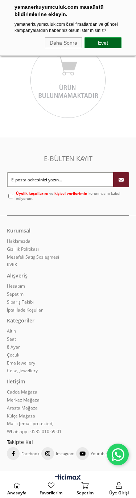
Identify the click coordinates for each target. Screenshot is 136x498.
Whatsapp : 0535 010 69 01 (34, 432)
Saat (11, 339)
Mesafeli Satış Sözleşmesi (33, 257)
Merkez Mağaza (23, 400)
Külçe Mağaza (21, 416)
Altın (11, 331)
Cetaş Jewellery (22, 371)
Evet (103, 43)
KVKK (12, 265)
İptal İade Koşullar (25, 310)
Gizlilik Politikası (23, 249)
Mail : (30, 424)
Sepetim (15, 294)
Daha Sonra (63, 43)
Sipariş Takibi (20, 302)
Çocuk (13, 355)
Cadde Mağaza (22, 392)
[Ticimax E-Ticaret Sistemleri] (68, 478)
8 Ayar (13, 347)
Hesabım (16, 286)
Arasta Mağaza (22, 408)
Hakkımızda (18, 241)
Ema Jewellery (21, 363)
